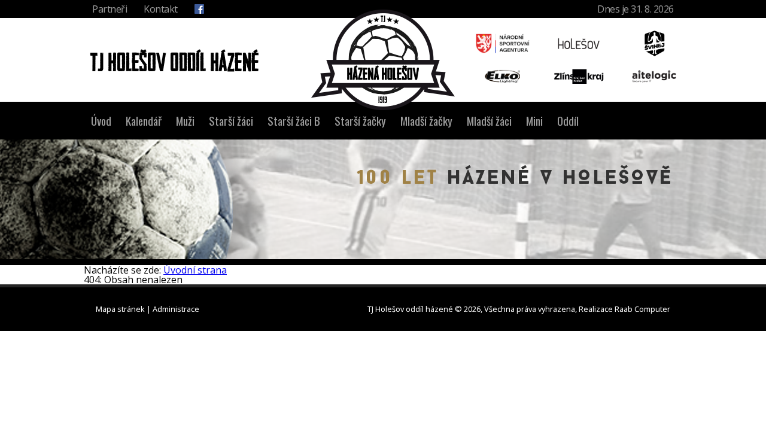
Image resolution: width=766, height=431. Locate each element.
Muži (185, 120)
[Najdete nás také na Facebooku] (199, 9)
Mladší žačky (426, 120)
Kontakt (161, 9)
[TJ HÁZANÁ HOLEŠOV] (383, 60)
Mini (534, 120)
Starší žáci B (294, 120)
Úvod (101, 120)
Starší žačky (360, 120)
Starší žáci (231, 120)
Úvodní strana (195, 270)
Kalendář (144, 120)
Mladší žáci (489, 120)
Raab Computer (642, 308)
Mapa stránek (120, 308)
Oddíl (568, 120)
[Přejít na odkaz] (503, 43)
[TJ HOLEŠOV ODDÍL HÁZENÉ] (171, 59)
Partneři (109, 9)
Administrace (176, 308)
